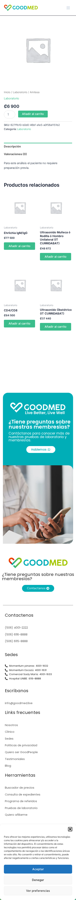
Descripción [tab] (12, 146)
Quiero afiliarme (16, 815)
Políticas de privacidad (21, 745)
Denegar (38, 880)
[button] (70, 829)
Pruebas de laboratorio (21, 808)
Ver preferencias (38, 891)
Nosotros (11, 725)
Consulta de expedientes (22, 794)
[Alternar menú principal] (68, 8)
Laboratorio (20, 92)
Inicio (7, 92)
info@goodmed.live (19, 703)
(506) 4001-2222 (16, 628)
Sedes (9, 739)
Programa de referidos (21, 801)
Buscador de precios (19, 788)
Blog (8, 766)
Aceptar (38, 869)
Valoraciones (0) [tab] (15, 154)
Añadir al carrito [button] (19, 246)
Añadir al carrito (33, 114)
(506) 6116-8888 (16, 634)
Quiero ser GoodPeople (21, 752)
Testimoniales (15, 759)
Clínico (9, 732)
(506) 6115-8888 (16, 641)
